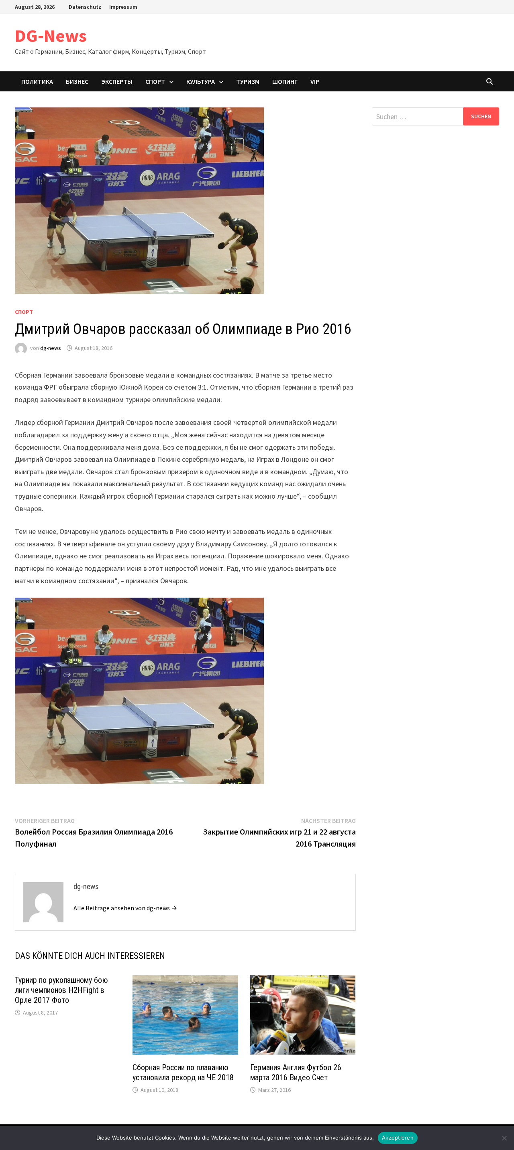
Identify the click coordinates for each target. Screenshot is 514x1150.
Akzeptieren (398, 1137)
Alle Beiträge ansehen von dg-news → (125, 908)
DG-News (51, 35)
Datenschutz (85, 6)
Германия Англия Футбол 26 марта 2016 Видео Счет (295, 1072)
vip (314, 81)
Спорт (155, 81)
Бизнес (77, 81)
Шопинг (285, 81)
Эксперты (117, 81)
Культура (200, 81)
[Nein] (504, 1138)
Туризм (247, 81)
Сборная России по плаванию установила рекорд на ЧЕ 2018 (183, 1072)
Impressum (123, 6)
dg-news (50, 348)
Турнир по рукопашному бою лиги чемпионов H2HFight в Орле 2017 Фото (61, 990)
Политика (37, 81)
